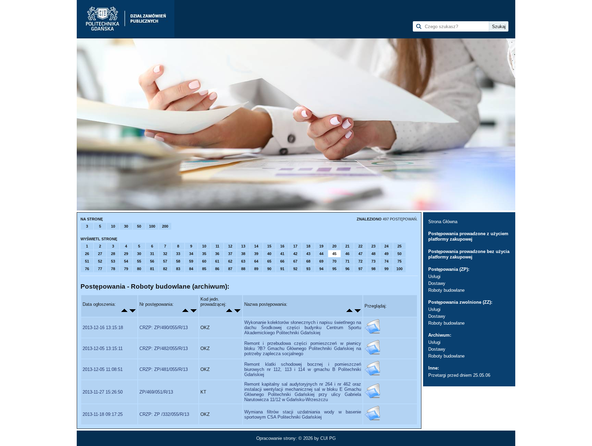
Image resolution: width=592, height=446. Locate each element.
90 (269, 269)
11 (217, 246)
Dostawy (436, 283)
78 (113, 269)
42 (295, 254)
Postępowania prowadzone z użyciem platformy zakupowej (468, 236)
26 (87, 254)
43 (308, 254)
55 (139, 261)
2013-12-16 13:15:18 (103, 327)
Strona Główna (442, 221)
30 (126, 226)
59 (191, 261)
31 (152, 254)
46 (347, 254)
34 (191, 254)
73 (373, 261)
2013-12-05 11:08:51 (103, 369)
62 (230, 261)
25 (399, 246)
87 (230, 269)
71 (347, 261)
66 (282, 261)
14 (256, 246)
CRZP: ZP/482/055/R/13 (163, 348)
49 (386, 254)
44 (321, 254)
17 (295, 246)
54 (126, 261)
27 (100, 254)
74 (386, 261)
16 (282, 246)
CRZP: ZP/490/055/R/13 (163, 327)
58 (178, 261)
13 (243, 246)
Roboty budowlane (446, 290)
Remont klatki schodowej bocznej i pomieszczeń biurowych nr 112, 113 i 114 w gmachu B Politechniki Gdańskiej (302, 369)
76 (87, 269)
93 (308, 269)
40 (269, 254)
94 (321, 269)
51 (87, 261)
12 (230, 246)
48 (373, 254)
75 (399, 261)
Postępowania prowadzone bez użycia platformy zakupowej (468, 254)
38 (243, 254)
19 (321, 246)
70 (334, 261)
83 (178, 269)
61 (217, 261)
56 (152, 261)
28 (113, 254)
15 (269, 246)
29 (126, 254)
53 (113, 261)
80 (139, 269)
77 (100, 269)
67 (295, 261)
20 (334, 246)
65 (269, 261)
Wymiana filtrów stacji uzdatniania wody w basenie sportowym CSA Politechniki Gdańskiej (302, 414)
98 (373, 269)
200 (165, 226)
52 (100, 261)
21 (347, 246)
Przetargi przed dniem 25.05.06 (459, 375)
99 (386, 269)
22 (360, 246)
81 (152, 269)
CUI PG (328, 438)
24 (386, 246)
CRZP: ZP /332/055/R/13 (164, 414)
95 (334, 269)
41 (282, 254)
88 (243, 269)
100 (152, 226)
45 (334, 254)
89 (256, 269)
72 (360, 261)
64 (256, 261)
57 (165, 261)
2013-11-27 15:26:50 (103, 392)
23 (373, 246)
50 (139, 226)
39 (256, 254)
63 (243, 261)
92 (295, 269)
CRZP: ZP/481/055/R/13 (163, 369)
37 (230, 254)
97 (360, 269)
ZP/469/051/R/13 (156, 392)
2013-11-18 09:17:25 (103, 414)
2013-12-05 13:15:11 (103, 348)
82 (165, 269)
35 (204, 254)
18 (308, 246)
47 (360, 254)
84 (191, 269)
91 (282, 269)
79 (126, 269)
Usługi (434, 276)
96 (347, 269)
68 (308, 261)
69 (321, 261)
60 (204, 261)
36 (217, 254)
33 (178, 254)
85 (204, 269)
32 (165, 254)
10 (113, 226)
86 (217, 269)
